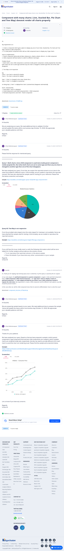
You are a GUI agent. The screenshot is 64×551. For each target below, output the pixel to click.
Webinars (25, 482)
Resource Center (27, 484)
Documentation (55, 468)
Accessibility (26, 477)
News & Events (55, 452)
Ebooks (25, 464)
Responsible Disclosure (8, 546)
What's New (54, 486)
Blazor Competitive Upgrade (41, 445)
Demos (53, 466)
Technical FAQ (26, 472)
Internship (54, 457)
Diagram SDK (5, 467)
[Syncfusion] (9, 540)
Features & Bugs (27, 452)
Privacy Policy (5, 543)
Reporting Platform (6, 489)
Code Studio (5, 484)
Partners (54, 460)
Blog (53, 450)
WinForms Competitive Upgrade (41, 460)
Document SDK (5, 472)
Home (3, 13)
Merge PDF (16, 459)
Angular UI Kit (37, 486)
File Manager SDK (6, 469)
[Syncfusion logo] (7, 6)
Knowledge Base (27, 447)
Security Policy (34, 543)
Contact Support (54, 421)
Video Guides (55, 478)
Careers (54, 455)
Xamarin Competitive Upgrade (41, 457)
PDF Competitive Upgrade (40, 465)
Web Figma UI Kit (38, 488)
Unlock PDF (16, 456)
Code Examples (27, 474)
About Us (54, 445)
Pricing (15, 449)
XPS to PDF (16, 464)
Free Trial (16, 447)
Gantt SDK (4, 459)
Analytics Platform (6, 487)
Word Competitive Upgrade (40, 467)
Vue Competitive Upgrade (40, 455)
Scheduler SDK (5, 457)
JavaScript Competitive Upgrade (41, 450)
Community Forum (27, 445)
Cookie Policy (14, 543)
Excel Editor (16, 474)
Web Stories (26, 479)
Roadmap (54, 488)
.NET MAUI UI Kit (38, 478)
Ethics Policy (18, 546)
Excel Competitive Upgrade (40, 470)
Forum (8, 13)
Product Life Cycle (27, 457)
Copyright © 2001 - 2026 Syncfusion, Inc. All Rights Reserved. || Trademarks (20, 548)
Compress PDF (17, 461)
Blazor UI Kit (37, 483)
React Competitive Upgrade (40, 452)
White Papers (26, 467)
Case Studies (26, 469)
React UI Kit (36, 481)
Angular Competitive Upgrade (41, 447)
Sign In (55, 6)
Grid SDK (4, 452)
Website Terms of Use (24, 543)
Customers (54, 447)
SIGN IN (5, 428)
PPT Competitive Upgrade (40, 472)
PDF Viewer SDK (6, 474)
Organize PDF (17, 466)
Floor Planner (17, 469)
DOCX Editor (17, 471)
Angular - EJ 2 (14, 13)
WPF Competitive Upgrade (40, 462)
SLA (24, 455)
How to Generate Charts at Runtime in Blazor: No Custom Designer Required (22, 2)
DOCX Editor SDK (6, 477)
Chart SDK (4, 454)
